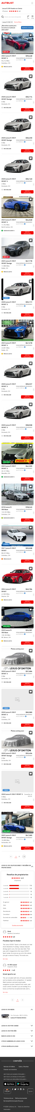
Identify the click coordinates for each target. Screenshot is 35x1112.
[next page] (24, 856)
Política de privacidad (21, 1098)
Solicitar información (27, 68)
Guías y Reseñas (24, 1066)
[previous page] (10, 856)
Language (7, 1091)
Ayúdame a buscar (27, 28)
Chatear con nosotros (10, 1069)
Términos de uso (8, 1098)
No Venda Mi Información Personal (13, 1101)
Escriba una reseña (17, 925)
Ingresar (31, 1091)
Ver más (5, 959)
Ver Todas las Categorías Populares (15, 1079)
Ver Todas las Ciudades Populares (14, 1074)
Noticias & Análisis (9, 1066)
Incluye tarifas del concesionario (24, 58)
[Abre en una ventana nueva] (9, 1084)
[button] (28, 17)
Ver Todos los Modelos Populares (15, 1077)
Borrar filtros (17, 22)
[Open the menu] (32, 3)
